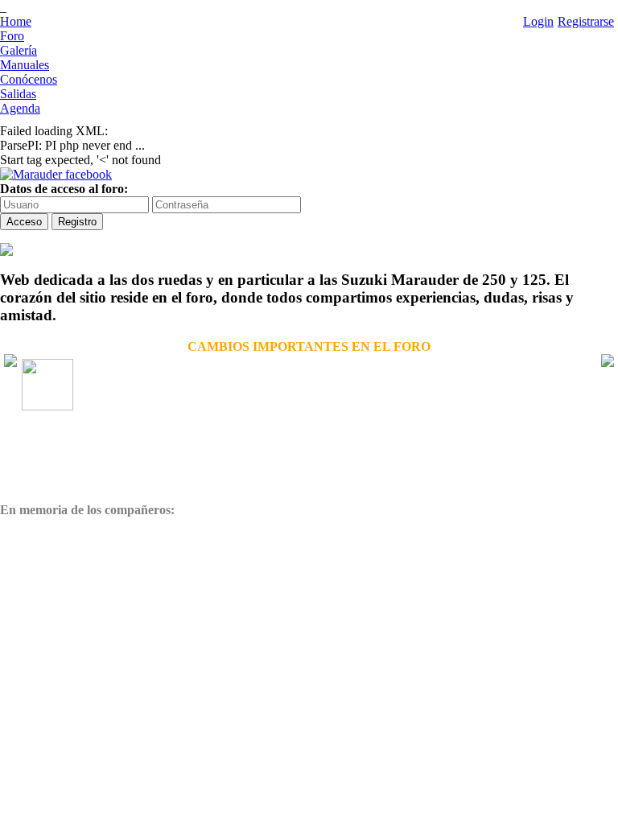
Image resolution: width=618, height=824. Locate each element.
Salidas (18, 94)
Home (15, 21)
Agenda (20, 108)
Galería (18, 50)
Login (538, 21)
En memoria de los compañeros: (87, 510)
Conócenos (28, 79)
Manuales (24, 65)
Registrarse (586, 21)
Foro (12, 36)
